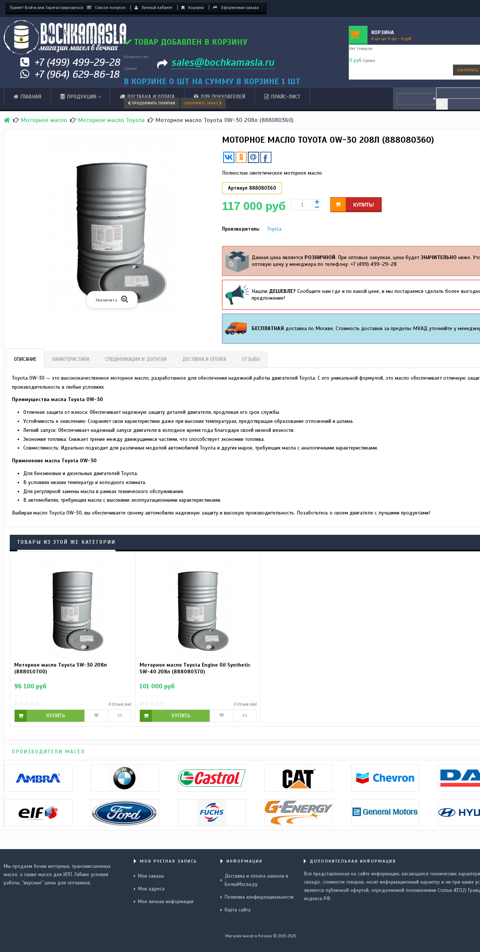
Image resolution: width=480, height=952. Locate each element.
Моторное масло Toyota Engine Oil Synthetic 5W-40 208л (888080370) (195, 668)
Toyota (274, 229)
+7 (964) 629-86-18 (77, 74)
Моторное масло (44, 120)
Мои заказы (151, 876)
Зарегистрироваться (64, 7)
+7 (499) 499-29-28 (77, 62)
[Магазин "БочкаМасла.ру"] (65, 37)
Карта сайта (237, 910)
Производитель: (241, 229)
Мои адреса (151, 889)
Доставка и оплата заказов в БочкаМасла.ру (256, 880)
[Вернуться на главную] (7, 120)
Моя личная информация (166, 902)
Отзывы (251, 359)
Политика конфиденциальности (259, 897)
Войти (30, 7)
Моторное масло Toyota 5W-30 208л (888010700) (60, 668)
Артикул (238, 188)
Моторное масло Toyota (111, 120)
